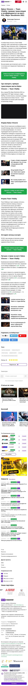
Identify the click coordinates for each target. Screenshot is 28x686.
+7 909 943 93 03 (10, 632)
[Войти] (23, 1)
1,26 (18, 265)
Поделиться (13, 364)
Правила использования (7, 554)
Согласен (14, 683)
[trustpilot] (4, 666)
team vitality (16, 350)
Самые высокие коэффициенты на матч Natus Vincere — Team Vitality (14, 75)
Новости (4, 479)
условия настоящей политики (10, 679)
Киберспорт (13, 353)
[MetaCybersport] (7, 600)
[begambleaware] (14, 666)
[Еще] (26, 1)
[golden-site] (8, 661)
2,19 (15, 277)
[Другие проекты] (6, 1)
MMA (2, 562)
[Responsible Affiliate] (15, 670)
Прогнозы (5, 353)
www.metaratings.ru (18, 604)
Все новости (12, 479)
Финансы (3, 567)
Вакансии (3, 551)
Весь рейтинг (9, 454)
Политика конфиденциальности (9, 556)
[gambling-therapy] (4, 670)
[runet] (2, 661)
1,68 (9, 279)
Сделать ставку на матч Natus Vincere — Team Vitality (14, 191)
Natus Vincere (6, 350)
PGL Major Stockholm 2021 (9, 355)
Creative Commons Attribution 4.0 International (12, 643)
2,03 (10, 292)
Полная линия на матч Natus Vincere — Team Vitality (14, 249)
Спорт (2, 565)
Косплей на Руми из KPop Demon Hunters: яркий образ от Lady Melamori (9, 424)
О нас (2, 549)
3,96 (2, 269)
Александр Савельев (13, 19)
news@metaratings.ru (11, 630)
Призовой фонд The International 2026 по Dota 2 (9, 400)
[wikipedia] (18, 661)
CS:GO (20, 353)
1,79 (15, 293)
